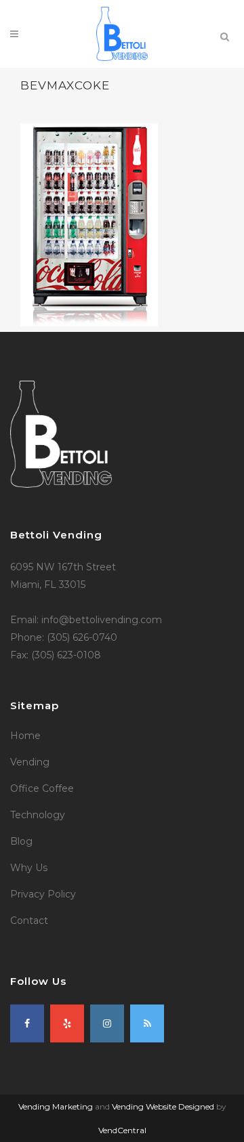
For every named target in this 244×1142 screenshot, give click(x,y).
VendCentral (122, 1130)
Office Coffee (42, 788)
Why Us (28, 868)
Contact (29, 920)
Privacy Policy (43, 894)
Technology (37, 815)
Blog (21, 841)
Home (25, 735)
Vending (29, 762)
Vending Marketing (55, 1106)
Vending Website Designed (163, 1106)
